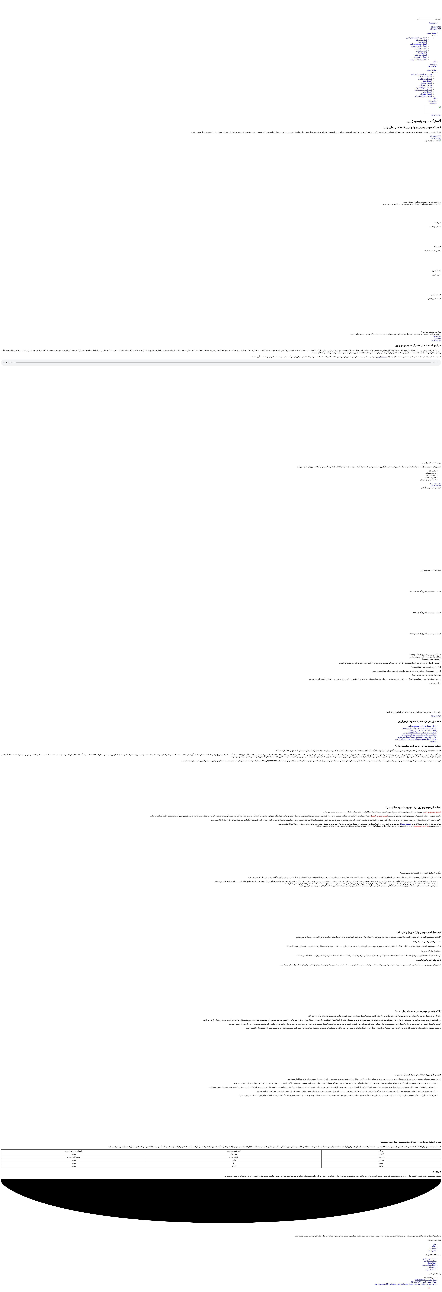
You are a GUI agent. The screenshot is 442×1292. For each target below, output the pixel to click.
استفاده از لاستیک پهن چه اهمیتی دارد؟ (426, 675)
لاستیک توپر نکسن (425, 79)
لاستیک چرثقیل (426, 83)
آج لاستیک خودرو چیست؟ (431, 659)
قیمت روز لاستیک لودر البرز (421, 74)
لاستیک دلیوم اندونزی (424, 87)
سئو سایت (406, 1288)
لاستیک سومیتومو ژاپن (423, 90)
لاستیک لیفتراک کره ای (423, 96)
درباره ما (433, 64)
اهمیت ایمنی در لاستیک (379, 816)
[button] (221, 171)
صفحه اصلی (431, 33)
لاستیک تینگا (427, 81)
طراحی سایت (417, 1288)
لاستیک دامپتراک (426, 85)
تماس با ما (432, 66)
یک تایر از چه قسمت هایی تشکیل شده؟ (426, 667)
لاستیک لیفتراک (426, 94)
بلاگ (434, 62)
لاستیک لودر (427, 92)
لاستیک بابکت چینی (424, 77)
